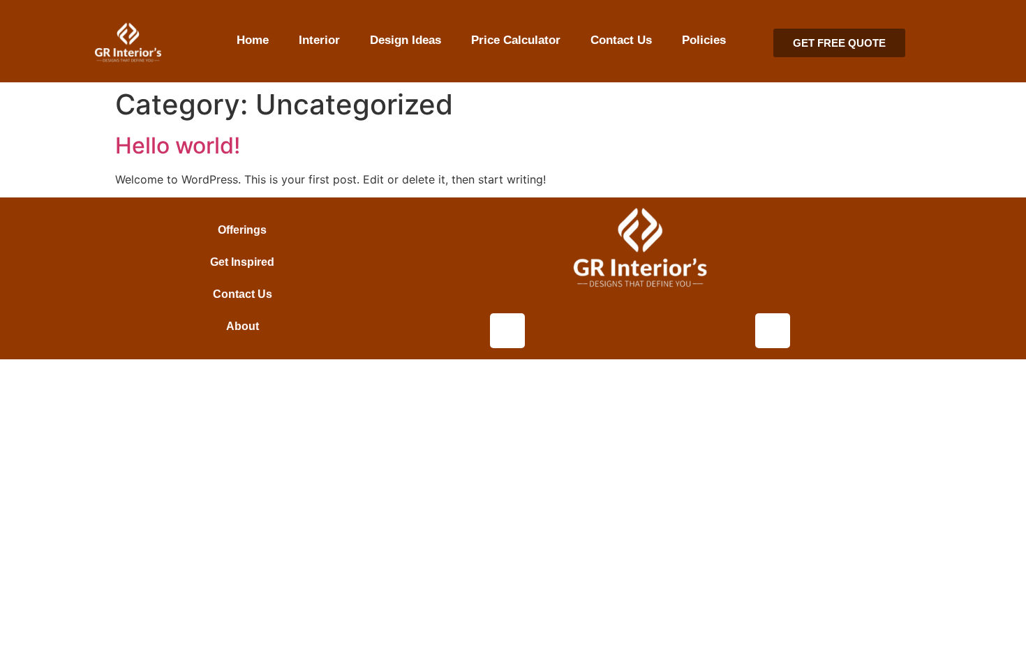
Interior (319, 40)
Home (253, 40)
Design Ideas (405, 40)
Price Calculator (515, 40)
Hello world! (177, 145)
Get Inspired (242, 262)
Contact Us (621, 40)
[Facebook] (772, 330)
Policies (704, 40)
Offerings (242, 230)
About (242, 326)
